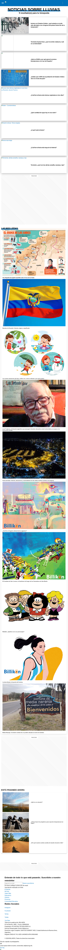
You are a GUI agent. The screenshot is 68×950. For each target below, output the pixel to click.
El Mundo (7, 889)
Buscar (65, 3)
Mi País (32, 3)
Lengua (32, 22)
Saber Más (32, 5)
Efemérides (32, 26)
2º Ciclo (32, 28)
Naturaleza (32, 7)
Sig (3, 947)
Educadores (32, 15)
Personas (32, 11)
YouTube (60, 3)
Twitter (56, 3)
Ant (1, 947)
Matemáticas (32, 24)
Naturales (32, 20)
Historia (32, 9)
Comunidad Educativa (32, 13)
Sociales (32, 18)
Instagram (45, 3)
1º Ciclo (32, 17)
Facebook (49, 3)
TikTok (53, 3)
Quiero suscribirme (28, 883)
